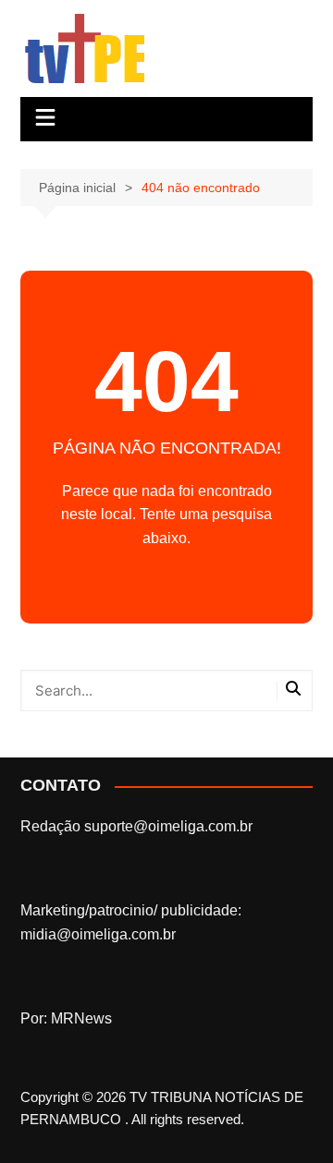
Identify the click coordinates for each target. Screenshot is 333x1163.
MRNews (81, 1018)
